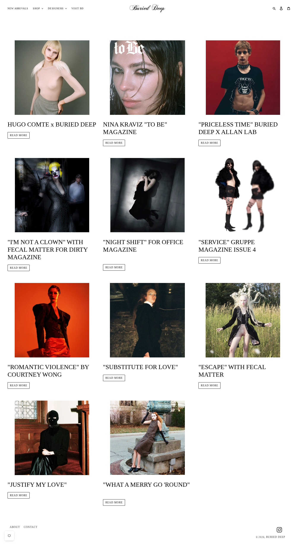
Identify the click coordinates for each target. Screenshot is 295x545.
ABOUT (15, 527)
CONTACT (30, 527)
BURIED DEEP (275, 537)
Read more (18, 135)
